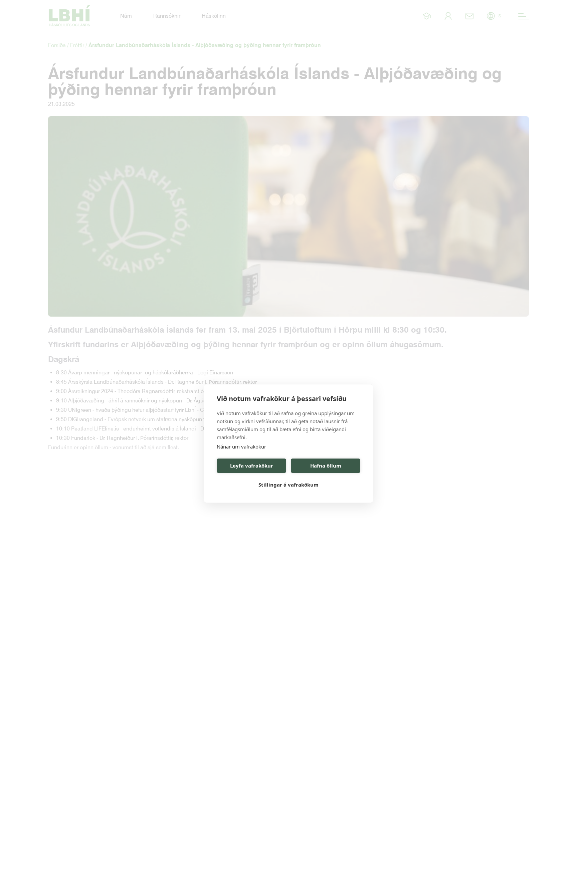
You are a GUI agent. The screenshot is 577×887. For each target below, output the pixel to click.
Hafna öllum (325, 466)
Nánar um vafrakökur (241, 446)
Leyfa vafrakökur (251, 466)
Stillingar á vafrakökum (288, 485)
